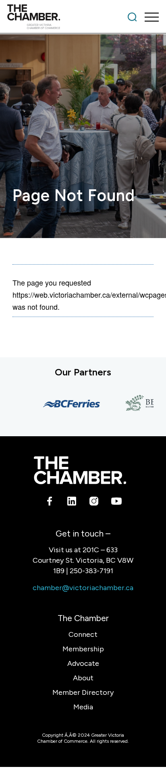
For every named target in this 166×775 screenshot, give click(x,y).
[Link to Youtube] (116, 502)
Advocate (83, 663)
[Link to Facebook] (49, 502)
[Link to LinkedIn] (72, 502)
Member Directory (83, 692)
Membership (83, 648)
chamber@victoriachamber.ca (83, 587)
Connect (83, 634)
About (83, 677)
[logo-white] (80, 470)
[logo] (68, 17)
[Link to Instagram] (94, 502)
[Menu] (148, 17)
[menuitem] (132, 17)
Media (83, 706)
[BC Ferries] (67, 403)
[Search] (132, 17)
